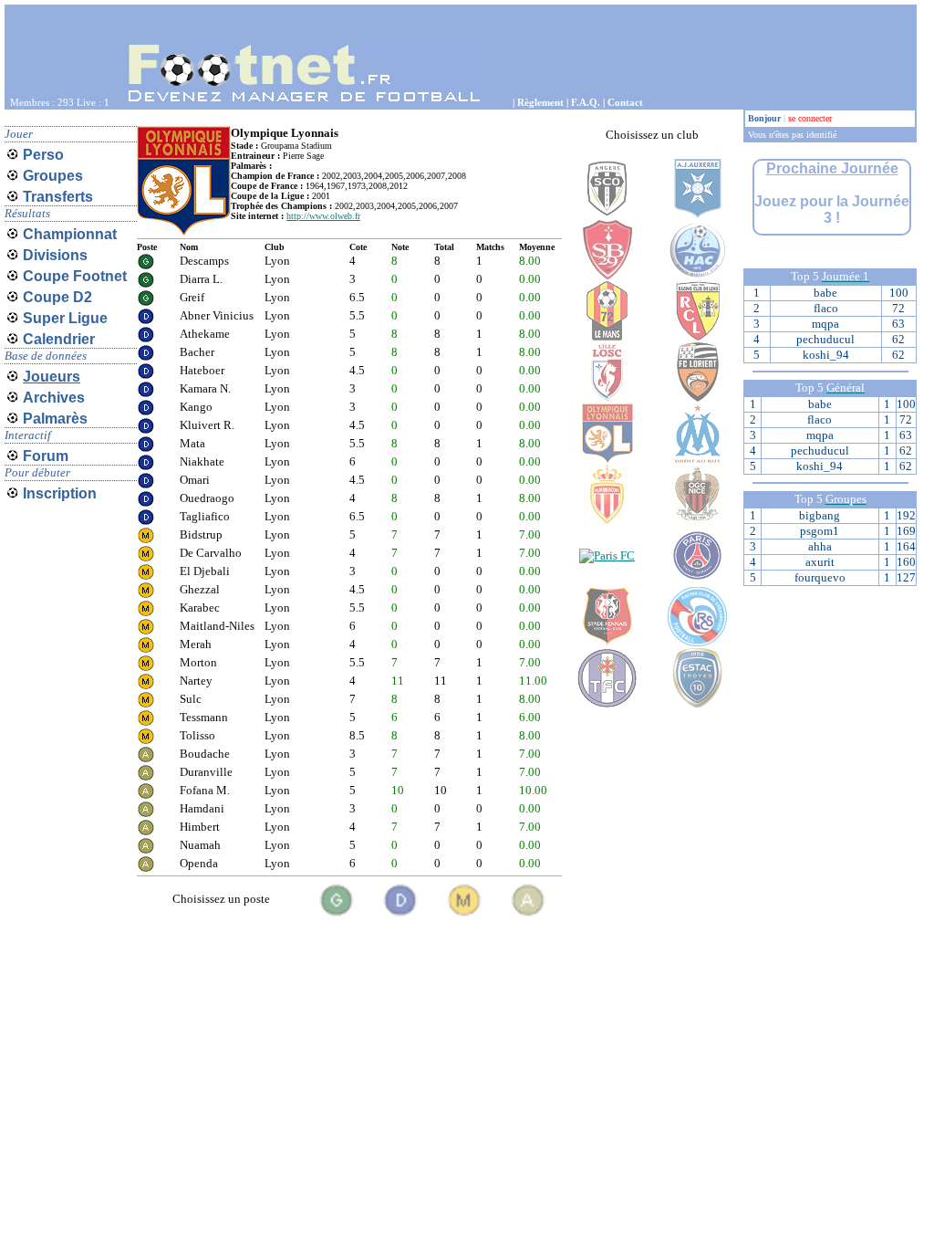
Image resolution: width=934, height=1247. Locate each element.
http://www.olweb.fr (323, 216)
